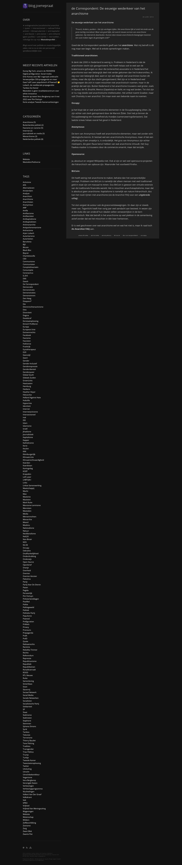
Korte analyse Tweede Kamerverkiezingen (41, 102)
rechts (26, 652)
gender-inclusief (30, 363)
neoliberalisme (29, 533)
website (26, 814)
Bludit (32, 859)
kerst (25, 446)
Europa (26, 327)
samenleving (28, 681)
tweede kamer (29, 760)
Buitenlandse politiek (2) (33, 125)
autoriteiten (28, 239)
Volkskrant (27, 797)
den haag (27, 298)
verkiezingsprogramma (33, 788)
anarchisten (28, 202)
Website (26, 159)
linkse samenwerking (32, 485)
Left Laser (27, 477)
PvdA (25, 635)
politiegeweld (28, 607)
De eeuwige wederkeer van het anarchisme (92, 22)
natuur (26, 531)
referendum (28, 655)
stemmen (27, 723)
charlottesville (29, 256)
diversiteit (27, 312)
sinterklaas (27, 684)
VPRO (25, 803)
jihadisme (27, 431)
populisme (27, 616)
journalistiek (28, 434)
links (25, 482)
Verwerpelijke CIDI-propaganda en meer (40, 79)
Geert (25, 358)
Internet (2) (27, 131)
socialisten (27, 701)
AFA (24, 185)
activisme (95, 235)
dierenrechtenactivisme (33, 307)
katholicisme (28, 443)
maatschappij (28, 488)
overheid (27, 570)
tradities (26, 746)
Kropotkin (27, 474)
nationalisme (28, 528)
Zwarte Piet (28, 834)
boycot (26, 253)
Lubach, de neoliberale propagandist (38, 85)
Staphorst (27, 720)
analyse (26, 193)
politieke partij (29, 613)
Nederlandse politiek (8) (33, 139)
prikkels (26, 624)
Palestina (27, 579)
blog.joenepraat (41, 5)
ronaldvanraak (29, 669)
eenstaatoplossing (30, 321)
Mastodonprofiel (48, 39)
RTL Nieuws (28, 675)
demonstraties (29, 292)
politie (25, 604)
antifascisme (28, 213)
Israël (25, 429)
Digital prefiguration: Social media (37, 74)
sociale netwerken (31, 698)
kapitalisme (28, 437)
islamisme (27, 426)
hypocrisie (27, 403)
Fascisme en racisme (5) (33, 128)
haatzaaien (28, 383)
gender (26, 360)
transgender (28, 749)
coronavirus (28, 273)
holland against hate (32, 397)
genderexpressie (30, 366)
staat (25, 712)
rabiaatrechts (29, 644)
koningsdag (28, 468)
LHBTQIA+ (27, 480)
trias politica (28, 752)
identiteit (27, 406)
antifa (25, 210)
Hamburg (27, 386)
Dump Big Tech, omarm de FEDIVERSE (39, 71)
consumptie (28, 270)
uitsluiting (27, 769)
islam (25, 423)
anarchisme (83, 235)
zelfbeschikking (29, 823)
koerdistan (27, 465)
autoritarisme (29, 236)
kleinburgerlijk (29, 454)
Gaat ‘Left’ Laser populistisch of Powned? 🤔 (41, 82)
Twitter (26, 766)
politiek (26, 610)
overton (26, 573)
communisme (29, 261)
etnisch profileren (30, 324)
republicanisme (29, 661)
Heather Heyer (29, 392)
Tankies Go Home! (30, 88)
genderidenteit (29, 369)
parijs (25, 582)
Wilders (26, 820)
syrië (25, 729)
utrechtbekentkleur (31, 774)
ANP (24, 207)
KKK (24, 451)
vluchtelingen (28, 791)
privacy (26, 627)
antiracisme (28, 230)
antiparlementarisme (32, 227)
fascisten (27, 341)
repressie (27, 658)
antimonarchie (29, 224)
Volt (24, 800)
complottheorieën (30, 267)
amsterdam (28, 190)
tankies (26, 732)
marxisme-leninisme (32, 505)
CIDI (24, 258)
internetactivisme (30, 412)
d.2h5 (25, 275)
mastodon (27, 511)
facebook (27, 335)
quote (25, 641)
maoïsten (27, 499)
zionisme (27, 825)
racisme (26, 647)
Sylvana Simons (29, 726)
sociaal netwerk (29, 692)
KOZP (25, 471)
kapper (26, 440)
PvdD (25, 638)
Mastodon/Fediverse (31, 162)
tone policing (28, 743)
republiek (27, 664)
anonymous (106, 235)
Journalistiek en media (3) (34, 133)
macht (25, 491)
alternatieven (28, 188)
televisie (26, 735)
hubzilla (26, 400)
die (24, 304)
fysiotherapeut (29, 349)
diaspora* (27, 301)
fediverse (27, 344)
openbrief (27, 565)
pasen (25, 587)
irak (24, 417)
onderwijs (27, 559)
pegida (26, 590)
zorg (25, 828)
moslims (26, 525)
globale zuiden (29, 377)
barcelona (27, 241)
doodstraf (27, 318)
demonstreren (29, 295)
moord (25, 522)
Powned (26, 618)
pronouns (27, 630)
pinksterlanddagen (31, 599)
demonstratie (29, 290)
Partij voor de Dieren (32, 584)
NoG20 (26, 536)
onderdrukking (29, 556)
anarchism (27, 196)
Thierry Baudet (29, 740)
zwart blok (27, 831)
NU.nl (25, 545)
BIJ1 (24, 244)
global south (28, 375)
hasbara (26, 389)
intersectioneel (29, 414)
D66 (24, 278)
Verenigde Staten (30, 783)
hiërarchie (27, 395)
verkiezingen (28, 786)
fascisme (27, 338)
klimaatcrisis (28, 457)
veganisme (27, 777)
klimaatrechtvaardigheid (33, 460)
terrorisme (27, 737)
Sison (25, 686)
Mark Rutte (27, 502)
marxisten (27, 508)
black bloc (27, 250)
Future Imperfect (30, 860)
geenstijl (26, 355)
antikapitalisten (29, 222)
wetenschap (28, 817)
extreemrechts (29, 332)
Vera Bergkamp (29, 780)
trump (26, 755)
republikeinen (29, 667)
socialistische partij (31, 703)
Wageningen (28, 811)
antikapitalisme (29, 219)
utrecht (26, 772)
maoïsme (27, 497)
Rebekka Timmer (30, 650)
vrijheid (26, 805)
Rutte (25, 678)
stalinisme (27, 715)
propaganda (28, 633)
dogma (26, 315)
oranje (26, 567)
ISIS (24, 420)
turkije (26, 757)
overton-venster (30, 576)
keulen (26, 448)
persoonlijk (27, 593)
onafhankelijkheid (30, 553)
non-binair (27, 539)
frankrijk (26, 346)
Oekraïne (27, 550)
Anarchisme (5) (29, 122)
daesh (25, 281)
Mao (25, 494)
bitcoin (117, 235)
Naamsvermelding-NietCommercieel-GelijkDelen (37, 854)
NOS (25, 542)
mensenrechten (29, 516)
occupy (144, 235)
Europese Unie (29, 329)
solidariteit (27, 706)
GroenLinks (28, 380)
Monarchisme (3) (30, 136)
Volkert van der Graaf (32, 794)
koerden (26, 463)
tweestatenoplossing (32, 763)
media (25, 514)
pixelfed (26, 601)
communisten (29, 264)
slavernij (26, 689)
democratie (28, 287)
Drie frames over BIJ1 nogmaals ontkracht (40, 76)
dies (25, 309)
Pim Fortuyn (28, 596)
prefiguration (28, 621)
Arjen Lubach (28, 233)
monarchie (27, 519)
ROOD (25, 672)
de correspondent (130, 235)
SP (24, 709)
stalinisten (27, 718)
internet (26, 409)
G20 (24, 352)
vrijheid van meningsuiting (34, 808)
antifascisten (28, 216)
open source (28, 562)
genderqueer (28, 372)
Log (46, 859)
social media (28, 695)
